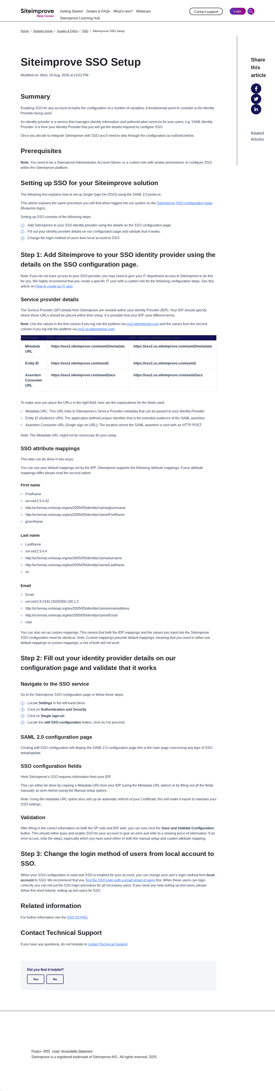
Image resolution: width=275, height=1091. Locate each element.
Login (237, 11)
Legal (56, 1051)
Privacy (36, 1051)
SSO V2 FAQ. (77, 917)
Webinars (143, 11)
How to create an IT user (53, 286)
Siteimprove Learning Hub (80, 18)
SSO (85, 31)
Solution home (43, 31)
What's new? (123, 11)
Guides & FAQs (98, 11)
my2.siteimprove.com (143, 324)
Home (25, 31)
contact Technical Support (107, 944)
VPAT (46, 1051)
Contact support (206, 12)
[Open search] (251, 11)
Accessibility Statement (76, 1051)
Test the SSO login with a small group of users (120, 880)
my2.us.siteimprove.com (96, 329)
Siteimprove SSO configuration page (184, 203)
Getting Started (71, 11)
